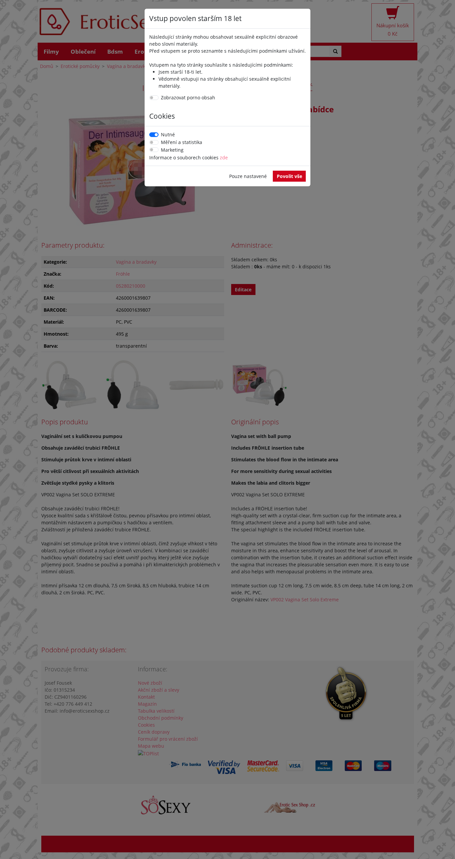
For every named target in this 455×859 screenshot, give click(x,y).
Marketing (172, 150)
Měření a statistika (181, 142)
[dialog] (227, 429)
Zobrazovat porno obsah (188, 97)
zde (224, 157)
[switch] (154, 97)
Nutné (168, 134)
